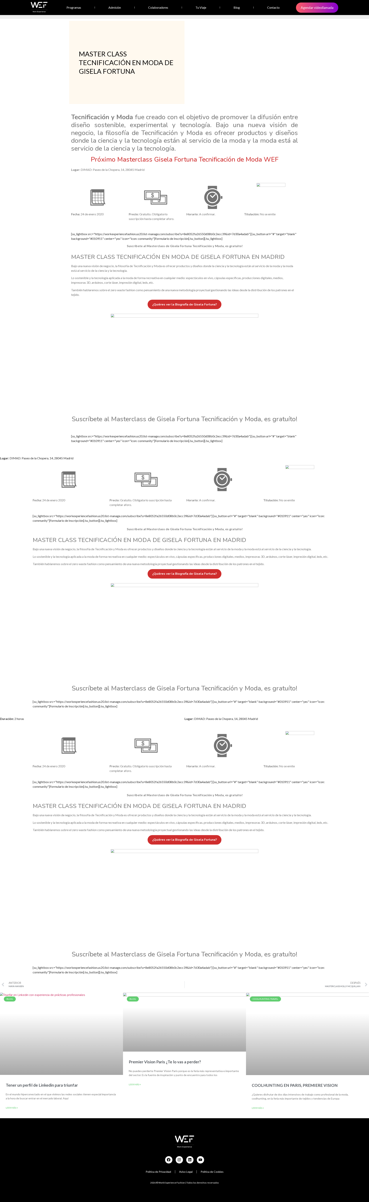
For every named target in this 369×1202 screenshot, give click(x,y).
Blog (237, 7)
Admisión (114, 7)
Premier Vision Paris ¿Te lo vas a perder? (165, 1061)
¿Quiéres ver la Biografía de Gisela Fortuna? (184, 304)
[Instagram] (179, 1159)
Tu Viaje (200, 7)
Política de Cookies (212, 1171)
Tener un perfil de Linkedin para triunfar (42, 1085)
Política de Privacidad (158, 1171)
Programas (73, 7)
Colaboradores (158, 7)
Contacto (273, 7)
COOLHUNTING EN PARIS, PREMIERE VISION (295, 1085)
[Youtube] (200, 1159)
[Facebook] (168, 1159)
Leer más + (12, 1107)
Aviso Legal (186, 1171)
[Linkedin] (190, 1159)
